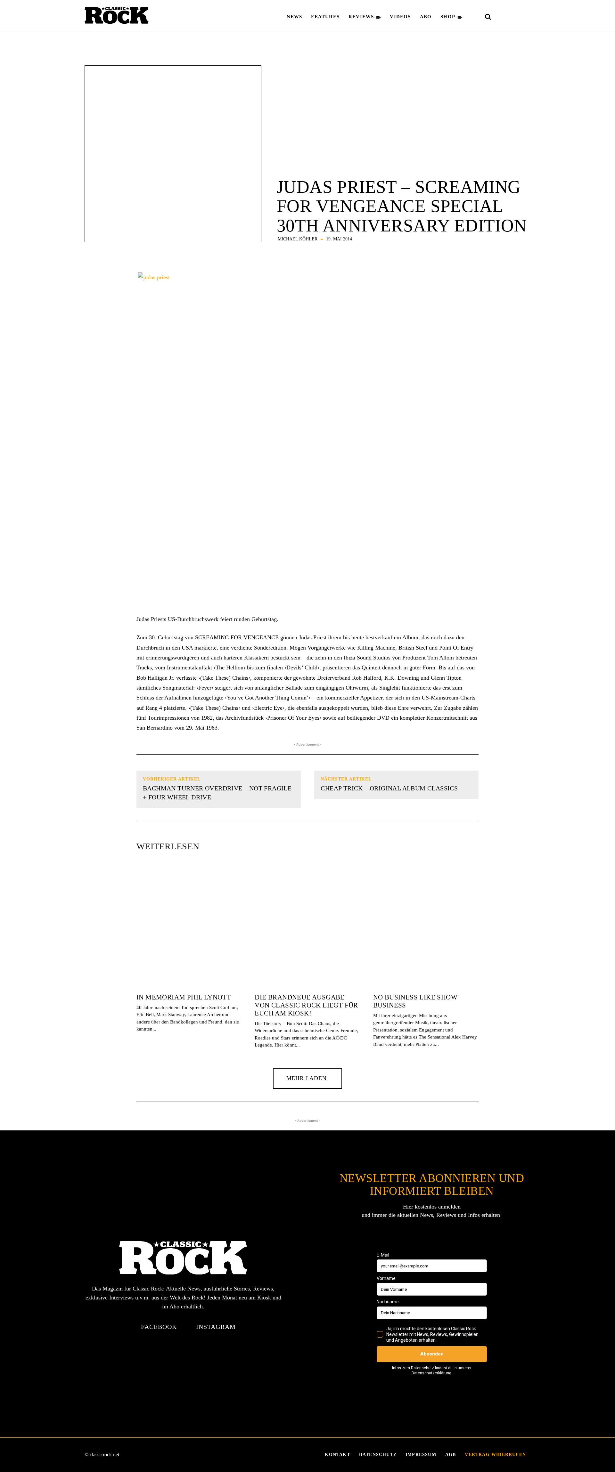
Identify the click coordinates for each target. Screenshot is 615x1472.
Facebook (159, 1326)
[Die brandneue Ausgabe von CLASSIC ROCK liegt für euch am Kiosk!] (307, 925)
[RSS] (524, 17)
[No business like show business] (426, 925)
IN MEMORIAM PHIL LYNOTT (183, 997)
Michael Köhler (297, 239)
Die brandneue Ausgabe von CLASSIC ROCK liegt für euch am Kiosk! (306, 1005)
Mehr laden (306, 1078)
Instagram (216, 1326)
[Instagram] (513, 17)
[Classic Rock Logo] (117, 15)
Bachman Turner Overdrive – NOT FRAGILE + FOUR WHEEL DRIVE (217, 793)
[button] (487, 16)
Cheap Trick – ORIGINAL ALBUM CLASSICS (389, 788)
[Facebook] (501, 17)
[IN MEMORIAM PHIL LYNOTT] (189, 925)
